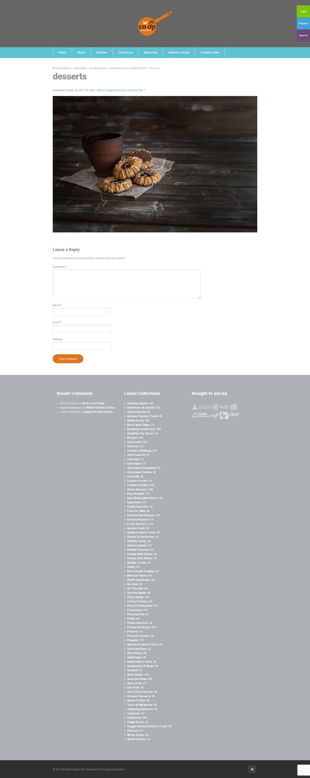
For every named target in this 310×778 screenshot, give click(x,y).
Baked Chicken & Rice (100, 407)
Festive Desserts (140, 519)
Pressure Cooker (140, 635)
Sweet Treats (138, 700)
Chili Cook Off (138, 455)
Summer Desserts (141, 696)
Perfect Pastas (139, 601)
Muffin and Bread (141, 579)
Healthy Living (139, 541)
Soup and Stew (139, 679)
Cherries (135, 446)
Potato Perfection (141, 627)
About (81, 52)
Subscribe (151, 52)
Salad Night (136, 657)
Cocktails (135, 476)
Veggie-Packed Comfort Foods (149, 726)
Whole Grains (137, 735)
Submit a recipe (179, 52)
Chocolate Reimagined (144, 467)
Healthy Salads (139, 545)
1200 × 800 (95, 90)
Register (303, 23)
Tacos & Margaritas (142, 704)
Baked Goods (138, 420)
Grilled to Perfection (142, 536)
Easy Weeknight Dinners (145, 498)
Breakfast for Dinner (142, 433)
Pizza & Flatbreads (142, 605)
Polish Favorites (139, 623)
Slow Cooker (138, 674)
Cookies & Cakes (140, 485)
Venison (135, 730)
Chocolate (136, 463)
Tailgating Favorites (142, 709)
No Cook (134, 584)
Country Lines (210, 52)
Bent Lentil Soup (93, 403)
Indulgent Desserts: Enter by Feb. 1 (125, 90)
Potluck (135, 631)
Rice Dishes (136, 653)
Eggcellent (137, 502)
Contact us (125, 52)
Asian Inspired (138, 411)
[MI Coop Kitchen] (155, 23)
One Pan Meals (138, 592)
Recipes (101, 52)
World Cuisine (139, 739)
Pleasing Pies (138, 614)
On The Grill (137, 588)
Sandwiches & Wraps (142, 666)
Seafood (134, 670)
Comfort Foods (139, 480)
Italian (133, 567)
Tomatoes (135, 713)
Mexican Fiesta (139, 575)
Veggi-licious (137, 722)
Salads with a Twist (141, 661)
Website (57, 339)
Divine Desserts (140, 489)
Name (57, 305)
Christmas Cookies (141, 472)
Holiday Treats (139, 562)
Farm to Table (138, 511)
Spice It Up (137, 683)
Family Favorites (140, 506)
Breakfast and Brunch (144, 429)
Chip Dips (135, 459)
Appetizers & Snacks (143, 407)
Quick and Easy (139, 648)
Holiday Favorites (140, 549)
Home (62, 52)
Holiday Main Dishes (142, 554)
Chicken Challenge (142, 450)
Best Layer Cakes (140, 424)
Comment (60, 266)
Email (57, 322)
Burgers (135, 437)
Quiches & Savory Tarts (144, 644)
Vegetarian (137, 717)
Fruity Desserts (140, 523)
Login (303, 11)
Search (303, 35)
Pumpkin (135, 640)
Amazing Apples (140, 403)
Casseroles (137, 442)
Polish (133, 618)
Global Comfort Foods (143, 532)
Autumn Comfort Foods (144, 416)
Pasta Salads (138, 597)
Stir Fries (135, 687)
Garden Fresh (138, 528)
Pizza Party (137, 610)
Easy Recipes (138, 493)
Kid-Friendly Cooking (142, 571)
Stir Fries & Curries (142, 691)
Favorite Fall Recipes (143, 515)
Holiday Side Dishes (142, 558)
